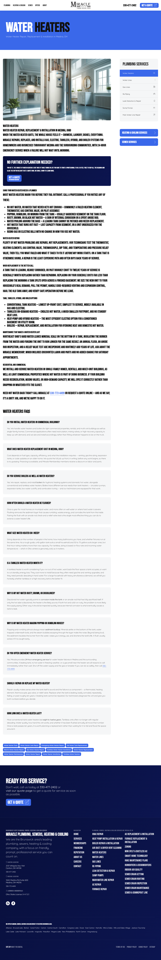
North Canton (81, 932)
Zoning (128, 846)
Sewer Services (129, 142)
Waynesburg (92, 932)
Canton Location (13, 862)
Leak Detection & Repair (132, 101)
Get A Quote (14, 178)
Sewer (30, 5)
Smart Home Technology (136, 856)
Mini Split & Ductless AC (136, 851)
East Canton (90, 928)
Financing (78, 848)
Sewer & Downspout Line (136, 892)
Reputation (79, 852)
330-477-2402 (129, 5)
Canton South (52, 928)
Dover (82, 928)
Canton (43, 928)
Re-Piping (126, 94)
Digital (20, 947)
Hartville (99, 928)
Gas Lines (126, 87)
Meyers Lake (56, 932)
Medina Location (13, 876)
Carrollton (62, 928)
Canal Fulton (35, 928)
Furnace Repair (99, 889)
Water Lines (127, 80)
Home (76, 834)
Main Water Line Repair (131, 115)
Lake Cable (10, 932)
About (45, 5)
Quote (147, 5)
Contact (77, 866)
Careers (77, 861)
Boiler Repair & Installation (105, 843)
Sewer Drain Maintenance (137, 888)
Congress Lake (72, 928)
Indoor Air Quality (133, 869)
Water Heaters (128, 73)
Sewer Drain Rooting (134, 879)
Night (13, 947)
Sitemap (152, 947)
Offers (37, 5)
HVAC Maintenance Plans (136, 860)
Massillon (46, 932)
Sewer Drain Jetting (134, 874)
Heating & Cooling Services (134, 132)
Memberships (80, 843)
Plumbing (7, 5)
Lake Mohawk (20, 932)
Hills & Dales (107, 928)
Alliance (9, 928)
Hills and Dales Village (122, 928)
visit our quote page (19, 790)
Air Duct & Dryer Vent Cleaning (107, 848)
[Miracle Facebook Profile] (13, 903)
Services (78, 838)
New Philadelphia (68, 932)
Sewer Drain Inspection (136, 883)
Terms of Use (120, 947)
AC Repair (96, 884)
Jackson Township (138, 928)
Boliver (26, 928)
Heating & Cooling (19, 5)
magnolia (38, 932)
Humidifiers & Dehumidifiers (138, 865)
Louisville (30, 932)
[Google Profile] (8, 903)
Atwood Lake (18, 928)
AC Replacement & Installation (139, 834)
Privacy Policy (132, 947)
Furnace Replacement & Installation (136, 840)
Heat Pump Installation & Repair (107, 838)
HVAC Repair (97, 834)
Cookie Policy (143, 947)
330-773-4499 (57, 393)
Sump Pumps (128, 108)
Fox (16, 947)
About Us (78, 857)
